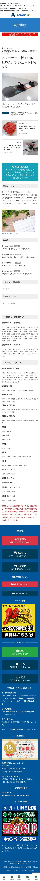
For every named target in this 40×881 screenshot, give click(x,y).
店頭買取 (28, 867)
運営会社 (31, 870)
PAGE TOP (36, 871)
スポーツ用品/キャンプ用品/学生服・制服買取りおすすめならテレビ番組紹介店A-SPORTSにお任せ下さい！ (20, 862)
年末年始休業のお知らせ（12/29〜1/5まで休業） (19, 257)
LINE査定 (36, 879)
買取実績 (7, 51)
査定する (8, 870)
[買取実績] (9, 128)
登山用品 (25, 845)
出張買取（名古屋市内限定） (17, 867)
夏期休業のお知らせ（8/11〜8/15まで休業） (17, 274)
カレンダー (24, 870)
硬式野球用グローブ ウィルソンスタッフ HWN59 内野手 (27, 128)
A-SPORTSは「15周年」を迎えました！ (16, 265)
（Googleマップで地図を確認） (13, 771)
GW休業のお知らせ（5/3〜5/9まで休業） (16, 249)
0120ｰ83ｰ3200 (14, 776)
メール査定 (27, 879)
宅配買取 (4, 867)
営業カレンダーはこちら (10, 233)
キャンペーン (16, 870)
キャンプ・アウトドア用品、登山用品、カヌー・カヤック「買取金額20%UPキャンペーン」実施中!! (20, 34)
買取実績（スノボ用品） (20, 51)
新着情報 (17, 246)
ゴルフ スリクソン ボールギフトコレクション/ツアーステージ (12, 147)
